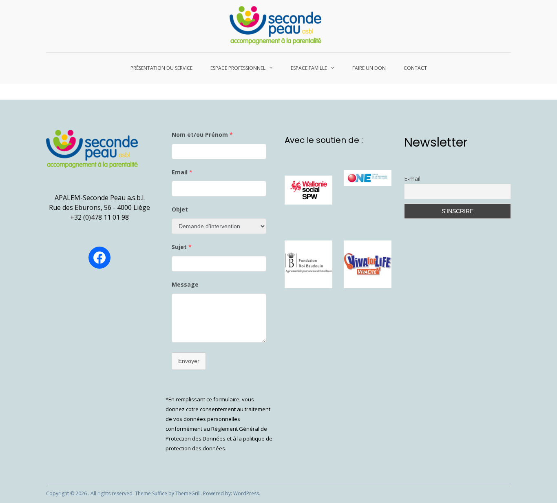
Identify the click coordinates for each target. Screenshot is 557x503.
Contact (415, 68)
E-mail (412, 179)
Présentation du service (161, 68)
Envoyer (188, 361)
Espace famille (309, 68)
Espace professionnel (237, 68)
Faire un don (369, 68)
